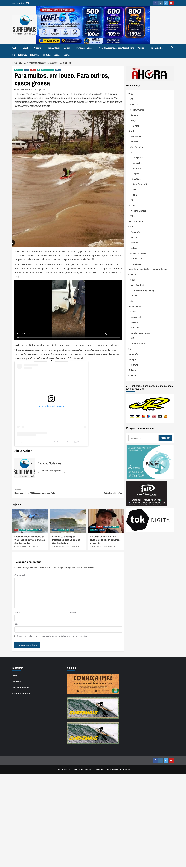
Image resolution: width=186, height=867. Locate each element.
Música (133, 237)
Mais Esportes (157, 47)
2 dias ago (35, 546)
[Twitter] (166, 3)
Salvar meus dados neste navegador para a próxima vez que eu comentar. (52, 636)
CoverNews (111, 769)
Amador (134, 141)
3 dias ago (72, 546)
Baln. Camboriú (139, 184)
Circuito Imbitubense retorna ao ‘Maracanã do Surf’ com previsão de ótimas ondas (29, 540)
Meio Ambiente (54, 47)
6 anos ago (37, 90)
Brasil (25, 47)
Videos (58, 70)
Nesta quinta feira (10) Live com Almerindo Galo (34, 491)
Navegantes (138, 157)
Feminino (134, 125)
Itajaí (134, 195)
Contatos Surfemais (21, 693)
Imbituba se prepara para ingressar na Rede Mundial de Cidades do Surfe (66, 540)
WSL (14, 47)
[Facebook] (155, 3)
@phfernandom (37, 344)
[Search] (172, 47)
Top (40, 530)
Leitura (133, 248)
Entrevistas (107, 527)
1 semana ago (108, 546)
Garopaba (137, 163)
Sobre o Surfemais (20, 687)
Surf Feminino (136, 147)
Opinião (140, 47)
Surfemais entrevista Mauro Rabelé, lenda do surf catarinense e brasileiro (106, 540)
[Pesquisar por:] (143, 438)
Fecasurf (22, 530)
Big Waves (135, 115)
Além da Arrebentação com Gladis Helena (116, 47)
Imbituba (30, 530)
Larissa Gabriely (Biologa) (144, 290)
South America (137, 110)
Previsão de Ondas (84, 47)
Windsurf (134, 327)
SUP (132, 338)
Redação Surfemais (23, 90)
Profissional (135, 136)
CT (131, 99)
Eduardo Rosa (96, 546)
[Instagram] (160, 3)
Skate (133, 280)
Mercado (16, 681)
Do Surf (99, 527)
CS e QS (134, 104)
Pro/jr (133, 120)
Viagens (37, 47)
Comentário (20, 575)
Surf (132, 301)
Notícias (33, 70)
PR (131, 200)
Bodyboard (18, 70)
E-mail (73, 612)
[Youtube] (171, 3)
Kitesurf (134, 322)
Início (15, 675)
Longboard (135, 317)
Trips (132, 216)
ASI (16, 530)
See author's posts (51, 470)
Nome (18, 612)
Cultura (67, 47)
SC (13, 54)
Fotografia (22, 54)
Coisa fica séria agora (113, 491)
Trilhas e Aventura (47, 70)
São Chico (137, 179)
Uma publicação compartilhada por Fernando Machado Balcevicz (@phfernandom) (52, 442)
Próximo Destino (138, 210)
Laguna (135, 173)
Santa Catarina (137, 258)
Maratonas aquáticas (140, 333)
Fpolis (135, 189)
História (115, 527)
